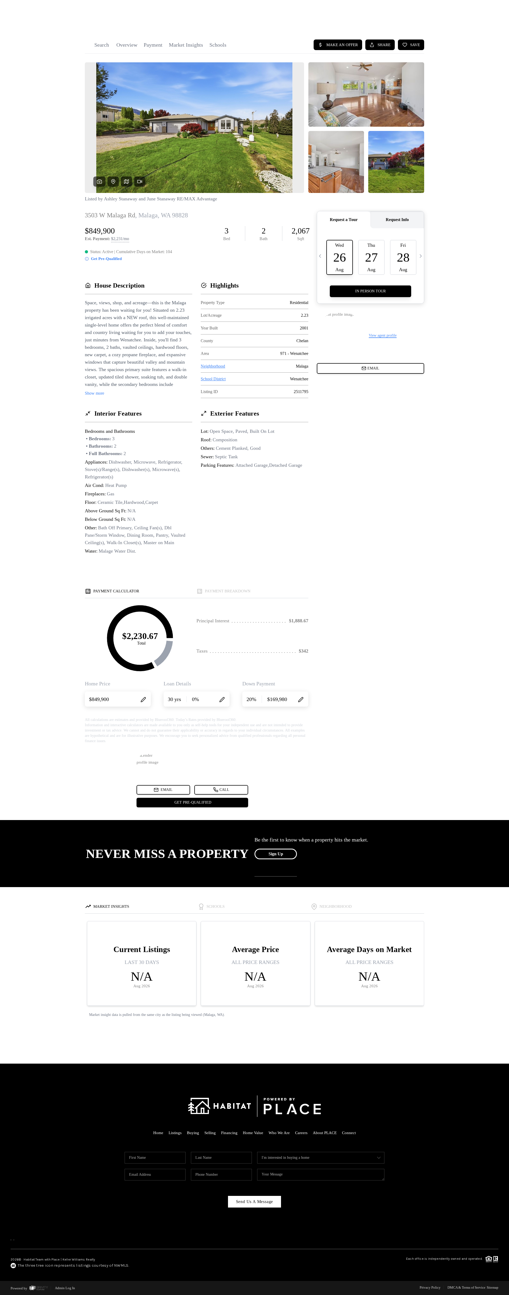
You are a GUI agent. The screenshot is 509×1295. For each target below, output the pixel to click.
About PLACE (325, 1133)
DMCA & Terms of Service (466, 1287)
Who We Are (279, 1133)
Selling (210, 1133)
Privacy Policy (430, 1287)
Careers (301, 1133)
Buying (193, 1133)
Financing (229, 1133)
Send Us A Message (254, 1201)
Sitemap (492, 1287)
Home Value (253, 1133)
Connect (349, 1133)
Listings (175, 1133)
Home (158, 1133)
